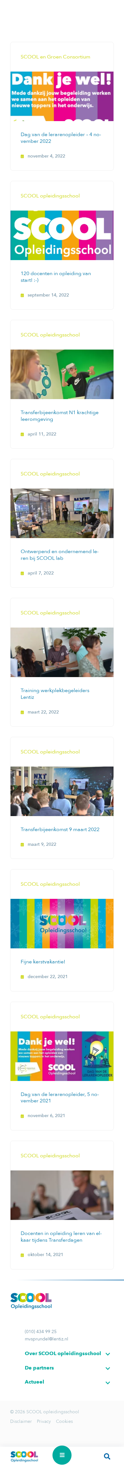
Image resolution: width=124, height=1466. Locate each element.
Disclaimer (21, 1421)
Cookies (64, 1421)
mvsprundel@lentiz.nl (46, 1339)
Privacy (44, 1421)
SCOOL (24, 1456)
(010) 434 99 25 (41, 1332)
